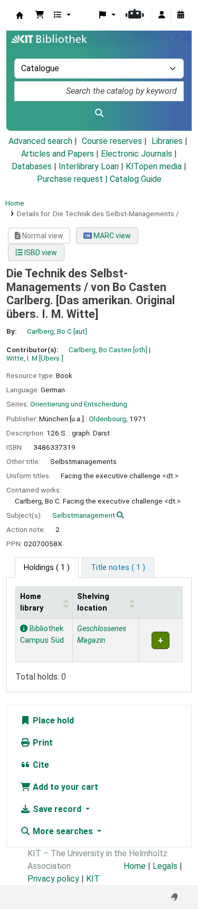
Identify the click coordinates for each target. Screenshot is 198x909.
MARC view (111, 235)
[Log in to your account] (162, 15)
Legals (165, 866)
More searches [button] (63, 831)
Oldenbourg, (108, 418)
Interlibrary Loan (89, 166)
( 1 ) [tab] (47, 567)
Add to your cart (64, 787)
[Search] (99, 113)
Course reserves (112, 141)
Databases (32, 166)
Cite (40, 765)
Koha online (19, 15)
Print (42, 743)
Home (14, 203)
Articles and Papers (57, 154)
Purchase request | (73, 179)
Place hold (52, 720)
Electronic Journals (136, 154)
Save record (57, 809)
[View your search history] (181, 15)
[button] (40, 15)
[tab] (118, 567)
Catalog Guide (136, 179)
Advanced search (40, 141)
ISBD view (40, 252)
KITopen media (154, 166)
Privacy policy (53, 879)
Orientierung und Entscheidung (78, 404)
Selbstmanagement (83, 515)
